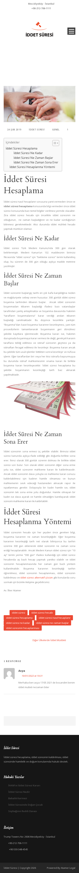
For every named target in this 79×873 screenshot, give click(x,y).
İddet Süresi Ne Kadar (28, 153)
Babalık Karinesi (17, 798)
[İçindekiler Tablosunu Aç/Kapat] (54, 143)
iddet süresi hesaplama (19, 617)
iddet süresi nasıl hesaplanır (55, 617)
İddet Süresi (37, 129)
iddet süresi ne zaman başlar (52, 623)
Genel (56, 129)
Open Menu (71, 31)
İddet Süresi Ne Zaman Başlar (33, 158)
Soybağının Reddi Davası (22, 811)
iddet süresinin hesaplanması (22, 628)
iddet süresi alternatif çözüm (36, 577)
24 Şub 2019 (14, 129)
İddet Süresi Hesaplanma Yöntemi (32, 167)
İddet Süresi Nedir (19, 791)
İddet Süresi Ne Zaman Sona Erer (36, 162)
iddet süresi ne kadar (18, 623)
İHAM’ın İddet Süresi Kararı (24, 785)
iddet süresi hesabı (42, 612)
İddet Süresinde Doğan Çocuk (25, 804)
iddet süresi (18, 612)
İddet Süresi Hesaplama (21, 148)
